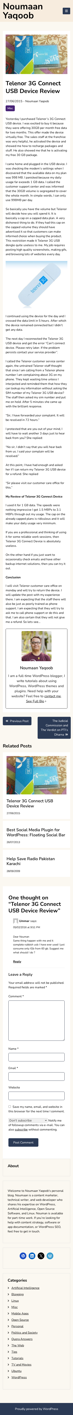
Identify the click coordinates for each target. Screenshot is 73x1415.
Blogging (17, 1294)
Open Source (20, 1320)
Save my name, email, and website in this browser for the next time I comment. (36, 1109)
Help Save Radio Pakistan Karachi (31, 861)
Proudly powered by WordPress (36, 1409)
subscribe (21, 1130)
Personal (17, 1326)
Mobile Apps (20, 1313)
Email (13, 1068)
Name (13, 1049)
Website (14, 1087)
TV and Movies (21, 1365)
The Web (17, 1345)
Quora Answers (22, 1339)
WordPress (19, 1377)
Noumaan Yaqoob (23, 11)
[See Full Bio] (45, 701)
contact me (52, 696)
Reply (17, 962)
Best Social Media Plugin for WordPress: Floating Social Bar (36, 832)
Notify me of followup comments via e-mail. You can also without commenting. (36, 1125)
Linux (15, 1301)
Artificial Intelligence (25, 1288)
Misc (10, 108)
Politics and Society (24, 1333)
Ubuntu (16, 1371)
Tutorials (17, 1358)
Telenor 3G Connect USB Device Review (30, 803)
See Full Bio (35, 701)
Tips (14, 1352)
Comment (16, 996)
